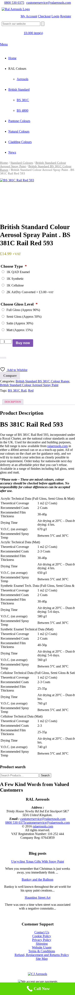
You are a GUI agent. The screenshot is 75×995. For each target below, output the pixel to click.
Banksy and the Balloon (37, 879)
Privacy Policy (41, 940)
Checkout (44, 16)
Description (13, 401)
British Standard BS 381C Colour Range (42, 381)
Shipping (42, 943)
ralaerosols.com (57, 446)
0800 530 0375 (14, 2)
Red (31, 390)
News (12, 152)
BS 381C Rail (17, 390)
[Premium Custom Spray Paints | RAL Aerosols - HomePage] (16, 9)
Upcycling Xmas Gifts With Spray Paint (37, 861)
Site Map (42, 958)
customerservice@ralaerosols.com (48, 2)
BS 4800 (22, 110)
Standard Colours (21, 162)
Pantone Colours (19, 121)
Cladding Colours (20, 142)
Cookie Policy (41, 936)
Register (65, 16)
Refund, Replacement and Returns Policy (42, 955)
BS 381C (23, 100)
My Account (29, 16)
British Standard (19, 89)
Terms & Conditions (41, 951)
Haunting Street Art (37, 897)
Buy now (23, 343)
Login (55, 16)
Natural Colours (18, 131)
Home (12, 58)
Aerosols (22, 79)
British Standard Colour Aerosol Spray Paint (29, 385)
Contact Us (41, 932)
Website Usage (41, 947)
